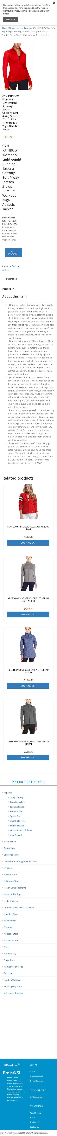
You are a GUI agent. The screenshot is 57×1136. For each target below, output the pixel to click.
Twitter (7, 1072)
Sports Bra (15, 816)
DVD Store (9, 868)
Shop (11, 28)
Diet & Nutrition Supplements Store (20, 861)
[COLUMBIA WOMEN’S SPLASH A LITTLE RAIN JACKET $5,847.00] (28, 644)
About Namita (35, 1113)
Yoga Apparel (16, 835)
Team (32, 1117)
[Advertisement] (28, 1030)
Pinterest (14, 1072)
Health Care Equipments (15, 887)
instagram (18, 1072)
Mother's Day (10, 953)
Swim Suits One (17, 825)
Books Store (9, 848)
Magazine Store (11, 933)
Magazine (8, 927)
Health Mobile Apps (12, 894)
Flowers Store (10, 874)
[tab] (11, 279)
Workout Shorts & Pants (21, 830)
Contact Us (34, 1127)
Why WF (33, 1071)
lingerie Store (10, 920)
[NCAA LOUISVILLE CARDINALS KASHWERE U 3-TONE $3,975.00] (28, 501)
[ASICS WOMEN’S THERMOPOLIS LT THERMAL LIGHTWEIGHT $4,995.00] (28, 573)
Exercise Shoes (17, 806)
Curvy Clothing (17, 797)
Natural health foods (13, 966)
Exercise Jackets (23, 28)
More (6, 947)
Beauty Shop (10, 841)
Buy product (13, 252)
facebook (4, 1072)
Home (5, 28)
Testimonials (35, 1122)
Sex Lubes (8, 973)
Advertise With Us (37, 1076)
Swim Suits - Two (18, 821)
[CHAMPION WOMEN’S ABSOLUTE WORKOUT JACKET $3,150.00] (28, 716)
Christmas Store (11, 854)
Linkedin (11, 1072)
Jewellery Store (11, 914)
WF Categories (36, 1097)
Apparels (8, 792)
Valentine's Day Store (14, 993)
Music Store (9, 960)
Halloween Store (11, 881)
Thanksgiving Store (13, 986)
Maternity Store (11, 940)
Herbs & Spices (11, 901)
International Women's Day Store (19, 907)
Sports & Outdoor (12, 980)
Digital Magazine (37, 1081)
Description (11, 278)
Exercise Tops (16, 811)
